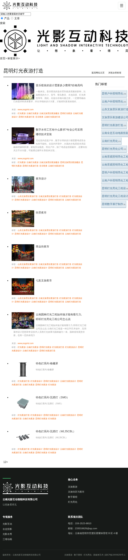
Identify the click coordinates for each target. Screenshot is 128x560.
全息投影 (7, 529)
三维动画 (7, 539)
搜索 (2, 23)
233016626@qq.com (86, 528)
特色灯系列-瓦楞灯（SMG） (52, 397)
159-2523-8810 (83, 523)
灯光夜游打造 (65, 196)
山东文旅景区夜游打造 (28, 196)
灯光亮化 (72, 502)
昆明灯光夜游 (66, 113)
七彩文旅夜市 (44, 280)
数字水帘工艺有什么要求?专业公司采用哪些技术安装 (59, 132)
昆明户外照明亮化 (114, 93)
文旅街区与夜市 (76, 491)
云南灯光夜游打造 (52, 117)
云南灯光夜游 (32, 113)
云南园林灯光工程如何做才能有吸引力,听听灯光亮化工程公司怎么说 (59, 317)
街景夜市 (41, 212)
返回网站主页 (98, 72)
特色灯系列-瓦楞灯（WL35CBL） (56, 431)
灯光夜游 (22, 113)
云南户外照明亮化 (114, 101)
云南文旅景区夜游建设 (49, 113)
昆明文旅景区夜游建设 (70, 162)
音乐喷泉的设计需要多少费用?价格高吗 (59, 85)
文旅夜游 (72, 486)
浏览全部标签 (114, 72)
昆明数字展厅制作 (113, 204)
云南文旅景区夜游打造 (48, 196)
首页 (2, 58)
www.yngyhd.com (26, 109)
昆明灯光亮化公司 (114, 148)
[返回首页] (22, 5)
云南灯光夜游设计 (39, 200)
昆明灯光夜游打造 (114, 125)
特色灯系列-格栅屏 (47, 363)
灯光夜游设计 (71, 347)
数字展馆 (72, 497)
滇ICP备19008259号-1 (115, 555)
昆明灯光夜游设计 (22, 200)
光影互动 (7, 524)
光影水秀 (7, 534)
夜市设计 (41, 178)
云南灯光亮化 (111, 141)
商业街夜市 (42, 246)
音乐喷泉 (39, 117)
